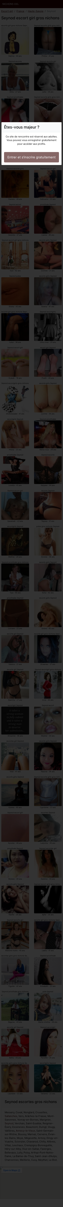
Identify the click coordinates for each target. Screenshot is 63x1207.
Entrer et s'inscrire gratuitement (31, 157)
